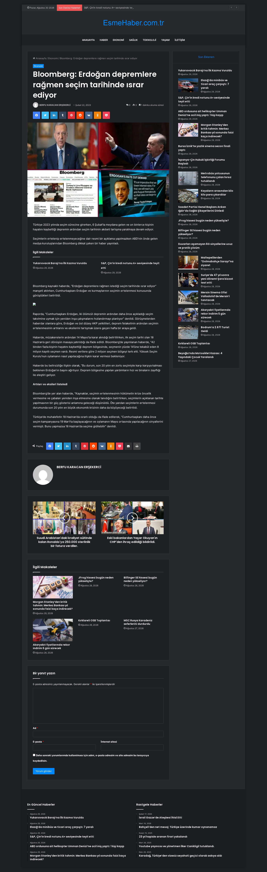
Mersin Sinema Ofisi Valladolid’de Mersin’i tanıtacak (215, 296)
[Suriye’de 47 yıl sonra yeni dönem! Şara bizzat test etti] (188, 280)
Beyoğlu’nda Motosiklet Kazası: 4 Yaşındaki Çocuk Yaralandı (200, 355)
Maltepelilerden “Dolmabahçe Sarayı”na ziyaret (217, 261)
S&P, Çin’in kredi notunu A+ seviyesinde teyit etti (111, 7)
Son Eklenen (206, 57)
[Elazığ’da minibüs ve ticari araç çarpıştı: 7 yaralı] (188, 85)
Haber (104, 39)
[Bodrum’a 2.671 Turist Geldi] (188, 332)
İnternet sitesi (109, 741)
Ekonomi (118, 39)
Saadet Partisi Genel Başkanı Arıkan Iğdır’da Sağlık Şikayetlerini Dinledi (202, 209)
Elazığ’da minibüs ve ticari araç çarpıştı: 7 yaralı (215, 84)
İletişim (180, 39)
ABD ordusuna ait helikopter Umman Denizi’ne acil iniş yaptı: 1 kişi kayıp (202, 113)
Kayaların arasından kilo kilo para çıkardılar (217, 192)
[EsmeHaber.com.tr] (133, 22)
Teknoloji (149, 39)
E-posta (38, 741)
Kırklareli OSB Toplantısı (94, 620)
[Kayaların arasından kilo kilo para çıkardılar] (188, 196)
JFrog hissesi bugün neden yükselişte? (96, 579)
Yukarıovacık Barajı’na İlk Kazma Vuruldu (60, 263)
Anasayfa (88, 39)
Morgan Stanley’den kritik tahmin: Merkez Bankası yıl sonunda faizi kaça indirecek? (53, 605)
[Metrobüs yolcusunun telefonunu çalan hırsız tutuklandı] (188, 178)
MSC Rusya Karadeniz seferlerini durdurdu (138, 622)
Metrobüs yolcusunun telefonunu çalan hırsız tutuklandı (216, 177)
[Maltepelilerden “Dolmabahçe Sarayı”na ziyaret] (188, 262)
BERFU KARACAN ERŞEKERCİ (54, 105)
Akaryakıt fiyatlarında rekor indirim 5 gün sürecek (51, 646)
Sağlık (133, 39)
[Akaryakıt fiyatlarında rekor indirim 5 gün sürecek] (53, 630)
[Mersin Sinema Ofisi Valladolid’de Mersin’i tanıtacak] (188, 297)
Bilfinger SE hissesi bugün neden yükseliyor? (140, 579)
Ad (35, 728)
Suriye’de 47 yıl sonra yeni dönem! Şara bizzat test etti (217, 278)
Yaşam (165, 39)
